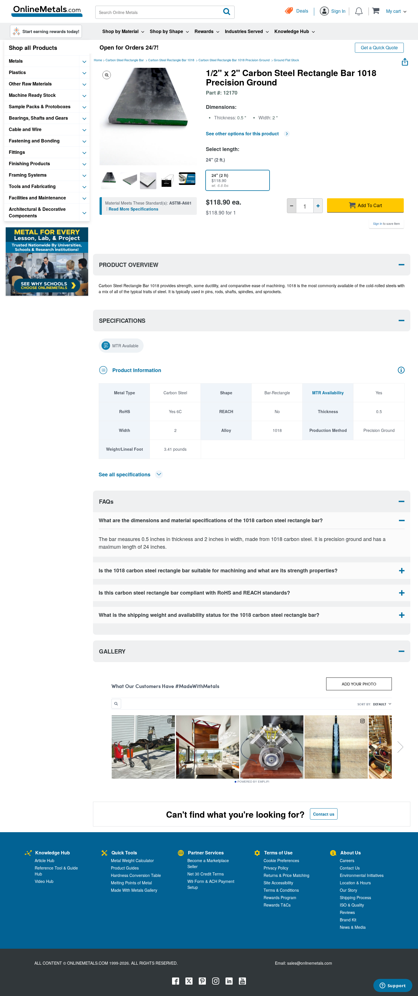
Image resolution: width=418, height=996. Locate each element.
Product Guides (125, 868)
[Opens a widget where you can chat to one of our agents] (392, 986)
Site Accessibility (278, 882)
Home (98, 60)
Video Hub (44, 881)
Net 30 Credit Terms (205, 874)
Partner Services (206, 852)
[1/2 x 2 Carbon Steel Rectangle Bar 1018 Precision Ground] (109, 180)
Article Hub (44, 860)
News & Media (353, 927)
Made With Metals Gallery (134, 890)
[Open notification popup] (359, 11)
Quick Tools (124, 852)
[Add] (318, 205)
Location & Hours (355, 882)
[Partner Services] (181, 853)
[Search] (227, 11)
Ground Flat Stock (286, 60)
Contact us (323, 814)
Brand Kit (348, 919)
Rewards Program (280, 897)
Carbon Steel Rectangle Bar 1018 (171, 60)
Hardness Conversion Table (136, 875)
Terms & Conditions (281, 890)
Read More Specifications (133, 209)
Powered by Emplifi (253, 781)
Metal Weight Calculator (132, 860)
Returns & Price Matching (286, 875)
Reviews (347, 912)
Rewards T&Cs (277, 905)
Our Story (348, 890)
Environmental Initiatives (362, 875)
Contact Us (350, 868)
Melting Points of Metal (131, 882)
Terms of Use (278, 852)
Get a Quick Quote (379, 47)
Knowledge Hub (52, 852)
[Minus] (291, 205)
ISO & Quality (352, 905)
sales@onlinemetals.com (309, 963)
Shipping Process (355, 897)
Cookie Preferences (281, 860)
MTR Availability (328, 392)
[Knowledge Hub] (28, 853)
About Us (350, 852)
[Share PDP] (404, 60)
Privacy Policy (276, 868)
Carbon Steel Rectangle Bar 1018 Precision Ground (234, 60)
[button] (389, 11)
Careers (347, 860)
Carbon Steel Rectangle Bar (124, 60)
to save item (386, 223)
